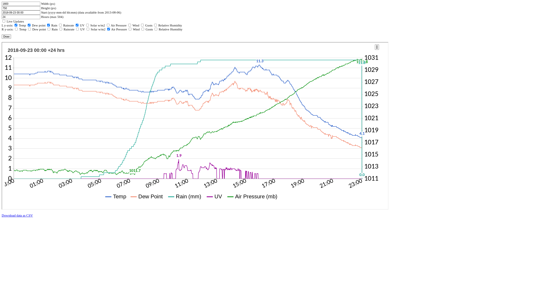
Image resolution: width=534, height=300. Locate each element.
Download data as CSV (17, 215)
